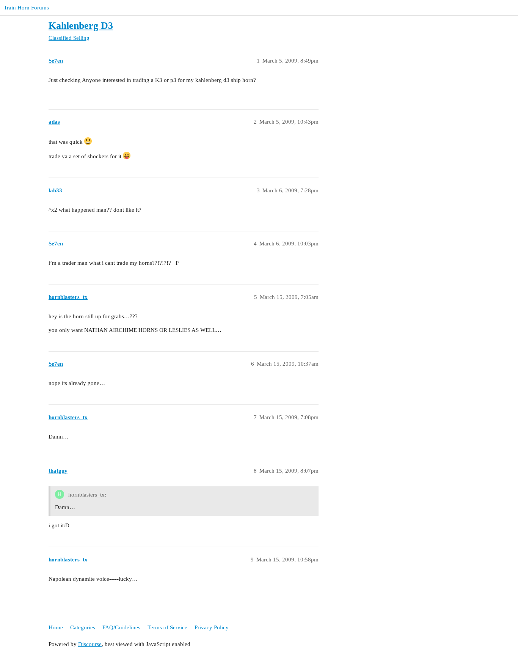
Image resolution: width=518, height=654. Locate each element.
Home (56, 627)
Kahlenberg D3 (81, 25)
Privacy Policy (212, 627)
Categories (82, 627)
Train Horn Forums (26, 8)
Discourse (90, 644)
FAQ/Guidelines (121, 627)
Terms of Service (167, 627)
